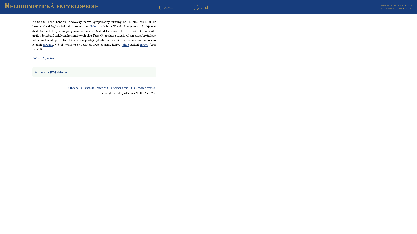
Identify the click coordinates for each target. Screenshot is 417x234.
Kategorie (40, 72)
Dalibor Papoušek (43, 58)
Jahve (125, 44)
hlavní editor (387, 8)
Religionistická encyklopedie (51, 6)
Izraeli (144, 44)
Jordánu (48, 44)
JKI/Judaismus (58, 72)
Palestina (96, 26)
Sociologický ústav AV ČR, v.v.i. (397, 5)
